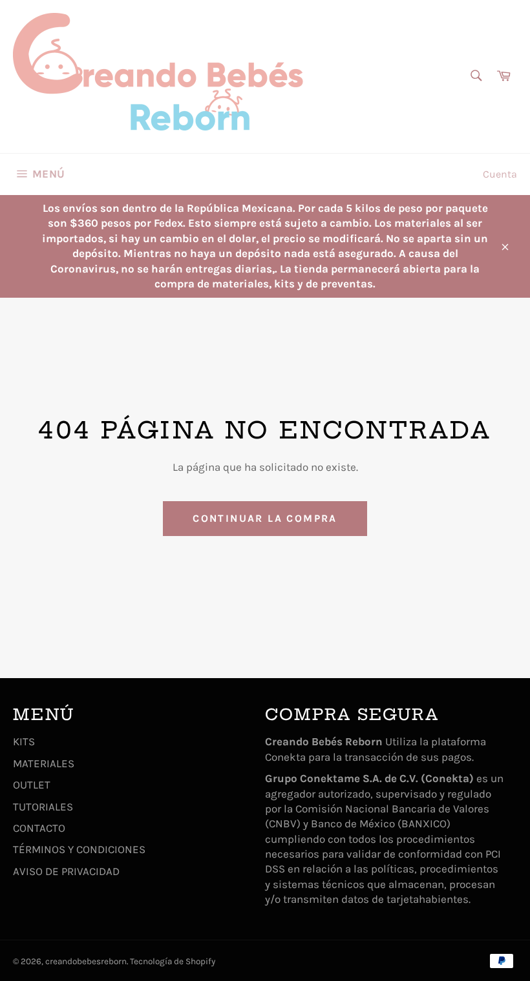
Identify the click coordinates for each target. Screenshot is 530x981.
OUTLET (31, 784)
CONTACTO (39, 827)
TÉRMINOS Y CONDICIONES (79, 849)
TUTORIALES (43, 806)
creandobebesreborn (86, 961)
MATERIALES (43, 763)
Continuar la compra (265, 518)
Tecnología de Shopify (172, 961)
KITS (24, 741)
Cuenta (500, 174)
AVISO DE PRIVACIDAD (66, 871)
